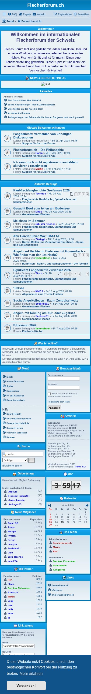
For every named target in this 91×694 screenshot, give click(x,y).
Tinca (38, 273)
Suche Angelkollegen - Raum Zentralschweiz (45, 300)
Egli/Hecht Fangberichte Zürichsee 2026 (42, 270)
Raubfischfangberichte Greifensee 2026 (41, 190)
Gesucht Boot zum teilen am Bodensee (41, 208)
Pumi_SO (13, 523)
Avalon (12, 535)
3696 (39, 579)
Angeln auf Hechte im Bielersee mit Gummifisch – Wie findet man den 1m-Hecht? (49, 253)
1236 (39, 608)
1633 (39, 600)
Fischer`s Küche (32, 331)
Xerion (11, 540)
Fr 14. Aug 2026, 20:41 (64, 303)
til (9, 617)
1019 (39, 613)
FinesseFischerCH (18, 496)
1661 (39, 596)
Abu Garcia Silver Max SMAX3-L (36, 236)
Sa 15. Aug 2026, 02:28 (59, 291)
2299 (39, 587)
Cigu (10, 552)
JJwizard (13, 592)
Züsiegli (40, 239)
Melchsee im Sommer (29, 221)
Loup (10, 601)
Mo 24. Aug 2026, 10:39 (58, 211)
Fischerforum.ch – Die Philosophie (38, 150)
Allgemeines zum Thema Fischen (42, 294)
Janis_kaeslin (16, 500)
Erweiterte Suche (12, 465)
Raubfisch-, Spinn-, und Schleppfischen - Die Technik (55, 263)
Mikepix (12, 531)
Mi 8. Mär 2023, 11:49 (58, 153)
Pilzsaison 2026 (24, 325)
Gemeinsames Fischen (36, 214)
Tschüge (40, 193)
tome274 (13, 561)
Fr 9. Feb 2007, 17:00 (58, 169)
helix (10, 609)
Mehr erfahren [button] (31, 673)
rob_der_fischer (45, 224)
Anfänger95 (14, 504)
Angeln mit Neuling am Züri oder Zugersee (44, 313)
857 (40, 617)
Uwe (10, 605)
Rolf (10, 579)
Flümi (11, 584)
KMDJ (39, 291)
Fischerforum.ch (62, 543)
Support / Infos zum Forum (39, 143)
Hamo (39, 153)
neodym (12, 544)
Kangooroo (59, 569)
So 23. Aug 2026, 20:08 (71, 224)
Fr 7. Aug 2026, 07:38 (65, 328)
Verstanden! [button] (26, 685)
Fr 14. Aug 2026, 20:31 (64, 316)
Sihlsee (18, 288)
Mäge (38, 211)
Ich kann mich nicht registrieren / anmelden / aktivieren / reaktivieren (45, 164)
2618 (39, 583)
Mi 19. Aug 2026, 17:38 (61, 239)
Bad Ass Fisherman (19, 588)
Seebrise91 (42, 303)
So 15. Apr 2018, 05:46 (64, 140)
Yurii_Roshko (15, 557)
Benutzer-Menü (70, 368)
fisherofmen (42, 258)
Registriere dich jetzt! (59, 401)
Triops (11, 527)
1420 (39, 604)
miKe (11, 613)
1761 (39, 591)
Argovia (12, 491)
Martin (39, 169)
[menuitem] (12, 14)
